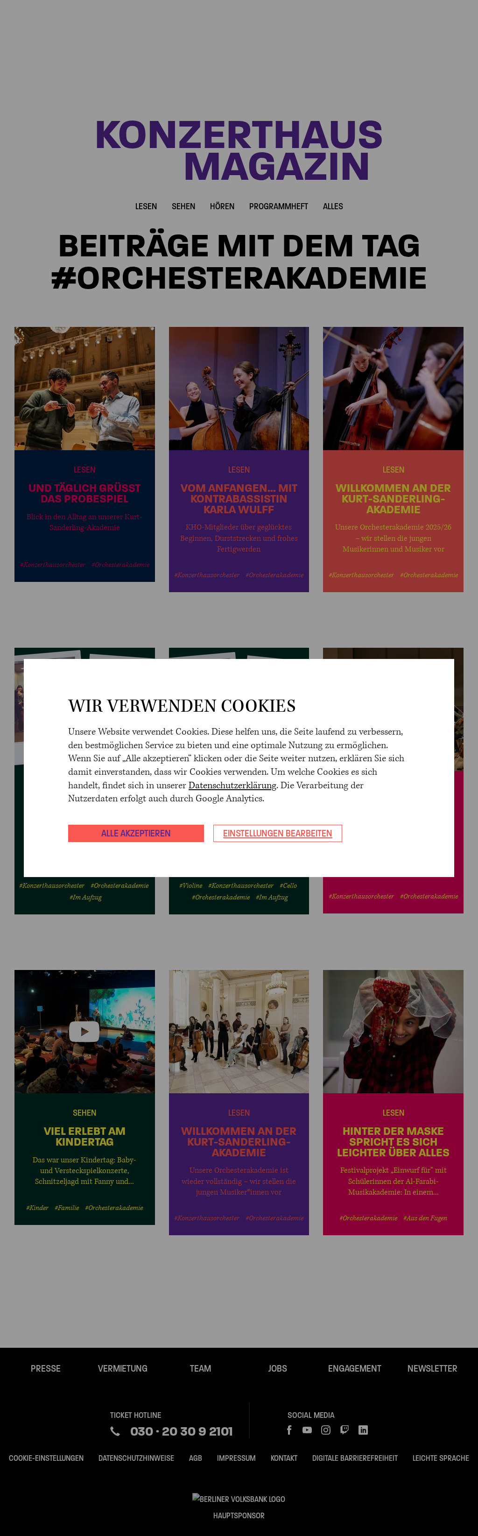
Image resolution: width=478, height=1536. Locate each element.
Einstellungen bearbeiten (277, 833)
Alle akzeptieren (136, 833)
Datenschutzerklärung (232, 785)
